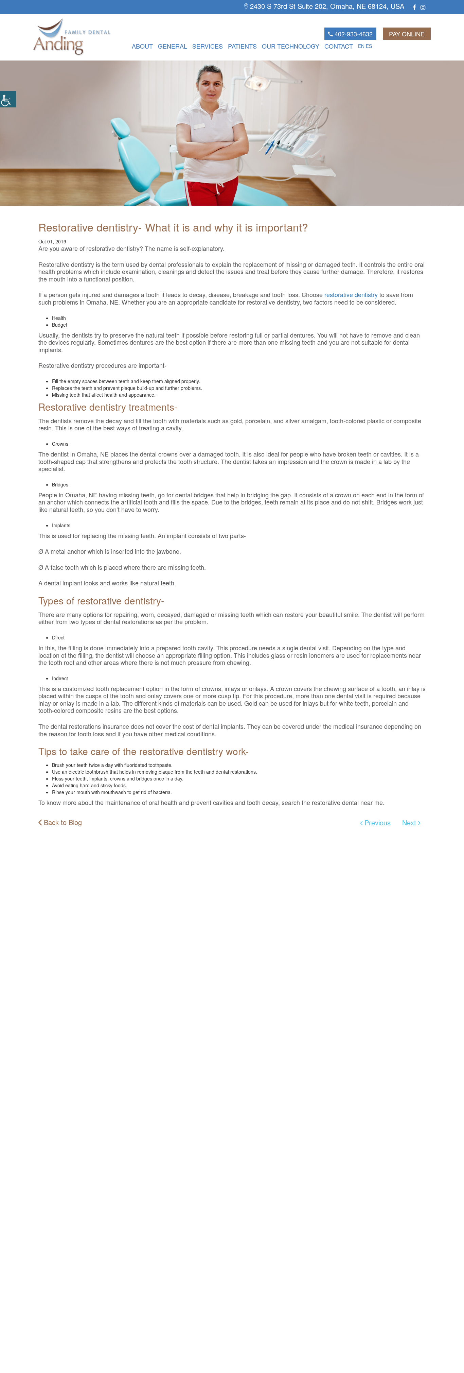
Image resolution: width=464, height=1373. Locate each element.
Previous (376, 822)
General (172, 45)
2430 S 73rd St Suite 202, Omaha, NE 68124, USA (326, 6)
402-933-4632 (353, 33)
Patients (242, 45)
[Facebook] (414, 7)
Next (410, 822)
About (142, 45)
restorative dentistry (351, 294)
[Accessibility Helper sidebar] (8, 99)
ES (369, 45)
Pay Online (407, 33)
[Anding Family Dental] (60, 37)
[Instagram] (423, 7)
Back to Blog (62, 822)
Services (207, 45)
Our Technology (290, 45)
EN (361, 45)
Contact (338, 45)
